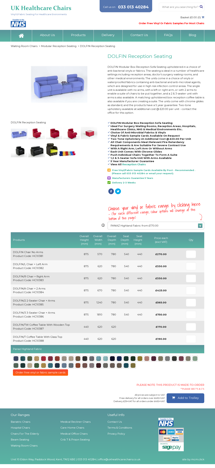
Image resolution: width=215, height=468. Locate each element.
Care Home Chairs (72, 427)
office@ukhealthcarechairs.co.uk (119, 459)
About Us (47, 35)
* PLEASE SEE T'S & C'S (192, 389)
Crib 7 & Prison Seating (75, 439)
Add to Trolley (188, 398)
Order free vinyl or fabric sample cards (40, 372)
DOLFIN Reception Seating (97, 46)
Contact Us (139, 35)
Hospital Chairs (20, 427)
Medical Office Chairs (74, 433)
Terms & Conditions (120, 427)
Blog (192, 35)
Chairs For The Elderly (25, 433)
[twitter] (118, 191)
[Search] (201, 7)
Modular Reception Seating (58, 46)
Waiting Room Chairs (24, 46)
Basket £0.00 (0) (190, 17)
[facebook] (111, 191)
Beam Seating (20, 439)
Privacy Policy (116, 433)
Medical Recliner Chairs (75, 421)
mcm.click (197, 459)
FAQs (168, 35)
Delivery (108, 35)
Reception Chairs (134, 164)
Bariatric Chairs (20, 421)
